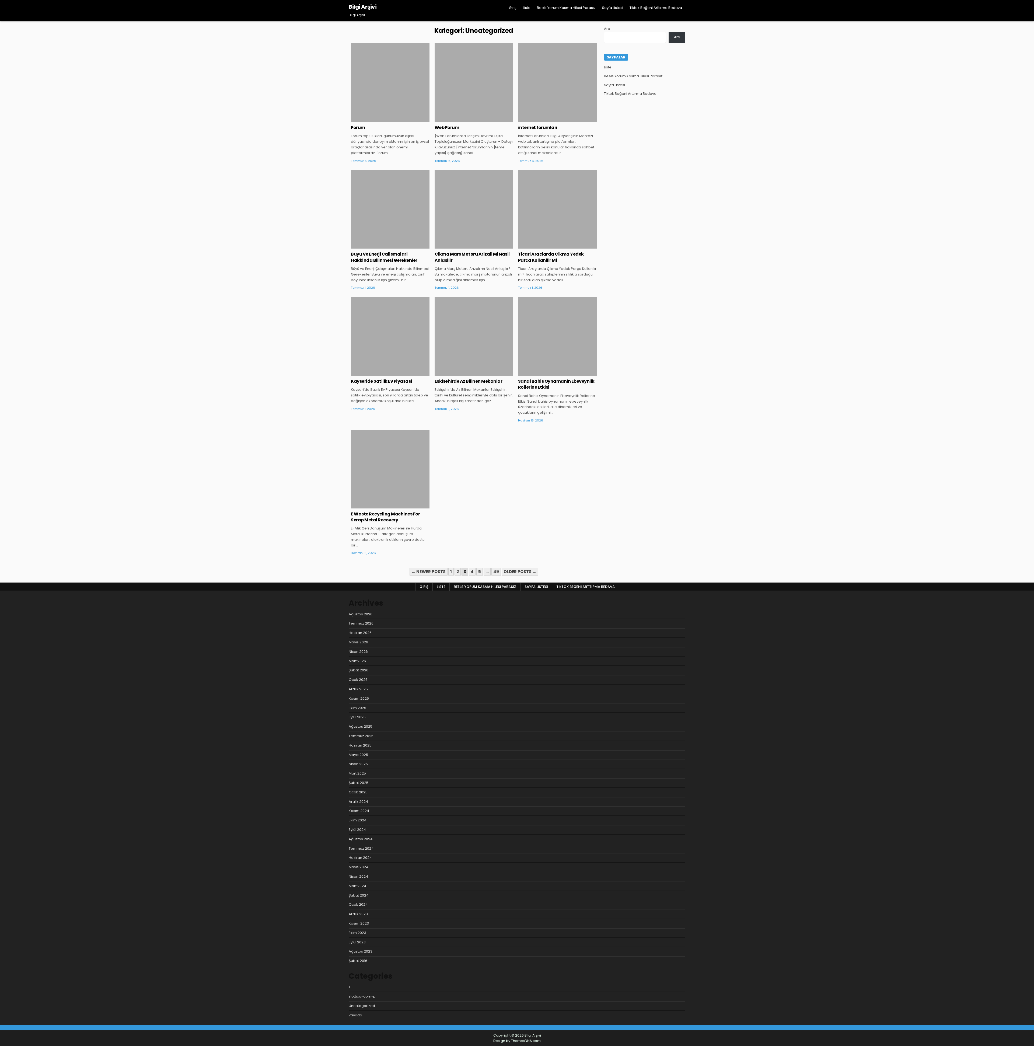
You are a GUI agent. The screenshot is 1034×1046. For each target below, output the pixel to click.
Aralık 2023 (358, 913)
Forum (358, 127)
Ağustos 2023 (360, 951)
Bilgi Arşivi (362, 7)
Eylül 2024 (357, 829)
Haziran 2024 (360, 857)
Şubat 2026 (358, 670)
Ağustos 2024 (361, 839)
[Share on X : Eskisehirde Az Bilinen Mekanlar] (466, 373)
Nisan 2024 (358, 876)
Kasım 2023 (359, 923)
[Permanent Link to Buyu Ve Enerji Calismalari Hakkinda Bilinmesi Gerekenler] (390, 209)
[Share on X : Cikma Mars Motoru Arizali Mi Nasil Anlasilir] (466, 246)
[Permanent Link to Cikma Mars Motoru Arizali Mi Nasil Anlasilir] (474, 209)
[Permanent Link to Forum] (390, 82)
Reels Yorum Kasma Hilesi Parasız (566, 7)
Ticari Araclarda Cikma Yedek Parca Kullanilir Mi (551, 257)
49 (496, 571)
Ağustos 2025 (360, 726)
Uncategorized (390, 61)
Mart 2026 (357, 661)
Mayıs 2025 (358, 754)
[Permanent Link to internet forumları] (557, 82)
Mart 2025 (357, 773)
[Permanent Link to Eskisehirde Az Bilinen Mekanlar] (474, 336)
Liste (526, 7)
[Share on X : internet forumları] (549, 119)
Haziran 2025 (360, 745)
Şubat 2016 (358, 960)
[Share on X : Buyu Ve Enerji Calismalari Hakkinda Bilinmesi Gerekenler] (382, 246)
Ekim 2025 (357, 707)
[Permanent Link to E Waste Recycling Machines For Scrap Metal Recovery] (390, 469)
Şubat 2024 (359, 895)
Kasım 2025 (359, 698)
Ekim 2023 (357, 932)
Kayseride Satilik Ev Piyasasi (381, 381)
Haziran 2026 (360, 632)
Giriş (512, 7)
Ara (607, 28)
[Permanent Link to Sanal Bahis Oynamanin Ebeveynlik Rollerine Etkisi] (557, 336)
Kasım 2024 (359, 810)
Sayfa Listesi (612, 7)
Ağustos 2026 (360, 614)
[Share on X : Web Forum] (466, 119)
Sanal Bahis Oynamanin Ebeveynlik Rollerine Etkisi (556, 384)
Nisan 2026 (358, 651)
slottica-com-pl (362, 996)
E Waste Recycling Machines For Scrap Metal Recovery (385, 517)
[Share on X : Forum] (382, 119)
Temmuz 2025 (361, 735)
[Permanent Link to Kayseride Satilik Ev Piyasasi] (390, 336)
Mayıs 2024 (358, 867)
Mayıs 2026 (358, 642)
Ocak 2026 (358, 679)
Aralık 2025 (358, 689)
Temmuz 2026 (361, 623)
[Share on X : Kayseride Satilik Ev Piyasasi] (382, 373)
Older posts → (520, 571)
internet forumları (537, 127)
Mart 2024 (357, 885)
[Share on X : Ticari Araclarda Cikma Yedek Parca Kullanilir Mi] (549, 246)
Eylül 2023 (357, 942)
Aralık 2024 (358, 801)
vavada (355, 1015)
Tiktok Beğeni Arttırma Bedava (656, 7)
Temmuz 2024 (361, 848)
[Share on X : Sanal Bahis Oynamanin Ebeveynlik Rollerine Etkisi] (549, 373)
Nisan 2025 (358, 763)
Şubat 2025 (358, 782)
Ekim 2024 (357, 820)
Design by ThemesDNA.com (517, 1040)
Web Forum (447, 127)
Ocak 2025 (358, 792)
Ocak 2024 (358, 904)
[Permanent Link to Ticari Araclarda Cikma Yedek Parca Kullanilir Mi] (557, 209)
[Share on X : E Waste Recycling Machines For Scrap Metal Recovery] (382, 505)
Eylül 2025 (357, 717)
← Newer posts (428, 571)
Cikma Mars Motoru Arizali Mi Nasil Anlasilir (472, 257)
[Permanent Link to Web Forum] (474, 82)
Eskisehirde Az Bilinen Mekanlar (468, 381)
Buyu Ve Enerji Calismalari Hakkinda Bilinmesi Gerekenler (384, 257)
